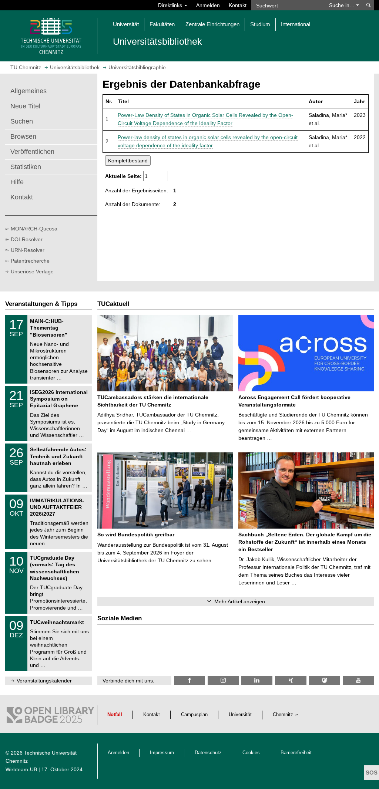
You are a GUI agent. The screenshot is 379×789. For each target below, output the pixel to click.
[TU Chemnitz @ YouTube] (358, 680)
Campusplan (194, 714)
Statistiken (25, 167)
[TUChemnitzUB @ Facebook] (189, 680)
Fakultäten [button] (162, 24)
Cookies (251, 752)
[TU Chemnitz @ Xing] (290, 680)
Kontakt (237, 5)
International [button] (295, 24)
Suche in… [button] (342, 5)
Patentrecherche (30, 261)
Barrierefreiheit (296, 752)
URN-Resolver (27, 250)
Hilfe (17, 182)
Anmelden (208, 5)
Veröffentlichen (32, 151)
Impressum (162, 752)
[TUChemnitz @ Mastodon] (324, 680)
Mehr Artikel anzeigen (239, 601)
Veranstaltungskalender (44, 681)
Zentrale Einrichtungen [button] (212, 24)
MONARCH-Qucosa (34, 229)
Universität (240, 714)
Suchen (21, 121)
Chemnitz (283, 714)
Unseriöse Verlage (32, 271)
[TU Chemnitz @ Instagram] (223, 680)
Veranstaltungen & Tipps (41, 303)
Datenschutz (208, 752)
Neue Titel (25, 106)
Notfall (114, 714)
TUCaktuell (113, 303)
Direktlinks (171, 5)
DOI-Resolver (27, 239)
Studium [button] (260, 24)
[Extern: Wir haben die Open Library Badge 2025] (50, 716)
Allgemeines (28, 91)
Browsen (23, 136)
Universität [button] (126, 24)
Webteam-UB (21, 769)
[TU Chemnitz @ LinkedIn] (256, 680)
